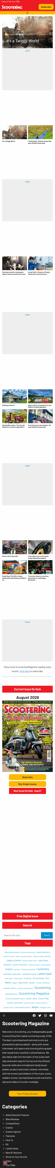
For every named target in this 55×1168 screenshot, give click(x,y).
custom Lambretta (19, 965)
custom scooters (34, 965)
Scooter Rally (43, 998)
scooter (32, 983)
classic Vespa (43, 960)
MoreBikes (27, 978)
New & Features (14, 1152)
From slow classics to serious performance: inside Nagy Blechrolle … (38, 578)
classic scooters (13, 960)
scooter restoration (15, 1002)
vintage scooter (45, 1007)
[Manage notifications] (5, 1163)
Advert (27, 50)
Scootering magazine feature (15, 999)
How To (9, 1140)
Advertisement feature (12, 952)
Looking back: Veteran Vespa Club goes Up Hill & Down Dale (39, 142)
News (8, 982)
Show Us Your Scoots (16, 1156)
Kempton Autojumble (28, 969)
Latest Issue (12, 1148)
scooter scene (29, 1003)
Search (47, 935)
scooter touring (9, 1007)
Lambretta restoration (12, 974)
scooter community (43, 983)
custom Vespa (46, 965)
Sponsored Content (22, 1007)
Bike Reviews (12, 1119)
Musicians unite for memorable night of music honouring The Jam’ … (14, 274)
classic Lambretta (43, 952)
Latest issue (44, 973)
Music (47, 978)
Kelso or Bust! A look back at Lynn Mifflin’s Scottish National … (39, 406)
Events (8, 969)
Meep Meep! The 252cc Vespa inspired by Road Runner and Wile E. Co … (14, 578)
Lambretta (43, 969)
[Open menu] (27, 12)
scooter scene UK (41, 1003)
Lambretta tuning (29, 974)
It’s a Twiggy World (8, 141)
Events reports (13, 1131)
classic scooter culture (24, 956)
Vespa (34, 1007)
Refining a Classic (8, 405)
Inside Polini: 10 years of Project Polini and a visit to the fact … (39, 273)
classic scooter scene (29, 960)
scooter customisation (25, 988)
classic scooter (8, 956)
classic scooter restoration (42, 956)
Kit (7, 1144)
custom (7, 964)
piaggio (14, 983)
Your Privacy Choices (27, 1093)
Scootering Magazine (34, 993)
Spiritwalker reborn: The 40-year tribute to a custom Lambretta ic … (14, 426)
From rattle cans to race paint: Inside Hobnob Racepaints (38, 557)
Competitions (12, 1123)
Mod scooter (18, 978)
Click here (24, 671)
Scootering (43, 987)
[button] (27, 32)
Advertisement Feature (17, 1115)
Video (8, 1161)
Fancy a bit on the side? (10, 556)
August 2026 (27, 697)
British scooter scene (28, 952)
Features (10, 1135)
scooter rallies (31, 999)
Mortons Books (38, 978)
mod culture (9, 978)
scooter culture (10, 988)
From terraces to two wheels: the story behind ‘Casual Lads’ (39, 426)
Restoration (23, 982)
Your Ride (10, 1165)
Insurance (17, 969)
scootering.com (11, 994)
